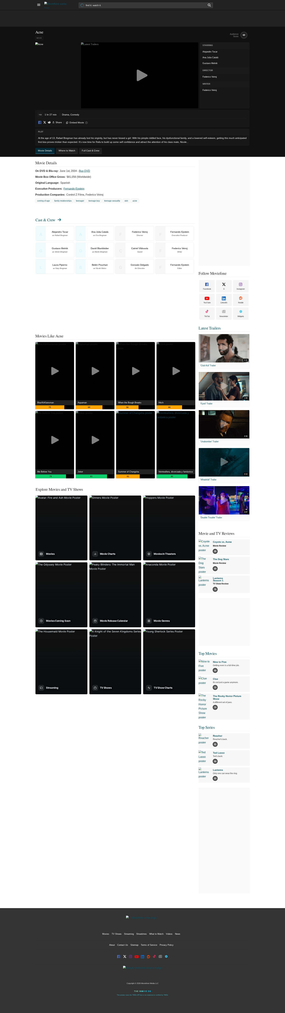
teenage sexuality (112, 201)
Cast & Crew (45, 219)
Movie (39, 38)
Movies (105, 934)
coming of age (43, 201)
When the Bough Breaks (129, 402)
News (177, 934)
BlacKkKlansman (45, 402)
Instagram (241, 289)
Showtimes (141, 934)
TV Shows (117, 934)
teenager (80, 201)
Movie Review (219, 546)
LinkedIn (224, 303)
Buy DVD (84, 171)
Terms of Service (149, 945)
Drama (65, 114)
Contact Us (122, 945)
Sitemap (134, 945)
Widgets (241, 316)
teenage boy (94, 201)
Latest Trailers (210, 328)
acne (135, 201)
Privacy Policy (167, 945)
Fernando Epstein (73, 188)
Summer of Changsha (128, 471)
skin (126, 201)
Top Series (207, 727)
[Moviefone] (56, 5)
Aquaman (82, 402)
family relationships (63, 201)
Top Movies (208, 653)
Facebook (40, 123)
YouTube (207, 303)
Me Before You (44, 471)
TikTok (207, 316)
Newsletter (224, 316)
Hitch (160, 402)
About (112, 945)
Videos (169, 934)
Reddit (49, 123)
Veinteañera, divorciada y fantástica (175, 471)
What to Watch (156, 934)
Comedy (74, 114)
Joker (80, 471)
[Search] (209, 5)
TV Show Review (220, 584)
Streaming (129, 934)
